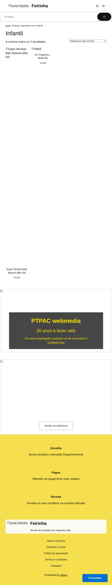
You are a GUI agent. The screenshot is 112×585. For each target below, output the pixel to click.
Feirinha (40, 5)
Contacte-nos (56, 342)
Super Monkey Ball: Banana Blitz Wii (16, 271)
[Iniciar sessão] (97, 6)
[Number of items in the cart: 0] (103, 6)
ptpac (63, 575)
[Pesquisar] (104, 17)
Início (8, 25)
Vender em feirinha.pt (56, 425)
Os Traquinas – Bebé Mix (43, 56)
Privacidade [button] (95, 578)
